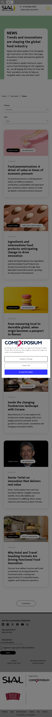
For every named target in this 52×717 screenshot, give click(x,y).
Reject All (26, 365)
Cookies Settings (26, 359)
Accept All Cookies (26, 372)
